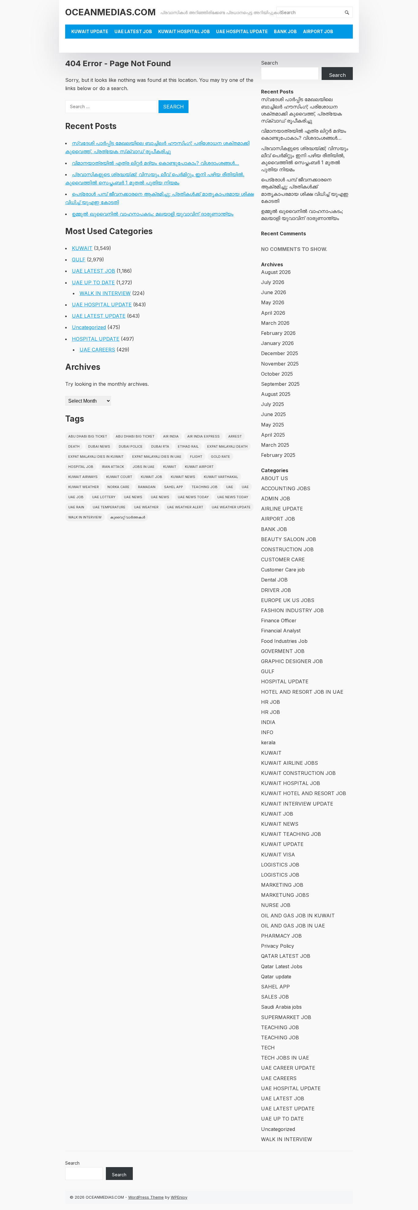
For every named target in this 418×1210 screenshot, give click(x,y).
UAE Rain (76, 507)
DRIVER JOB (276, 590)
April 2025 (273, 435)
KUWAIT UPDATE (89, 31)
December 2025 (279, 353)
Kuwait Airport (199, 467)
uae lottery (103, 497)
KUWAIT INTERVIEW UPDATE (297, 804)
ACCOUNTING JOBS (285, 488)
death (74, 446)
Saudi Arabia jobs (281, 1007)
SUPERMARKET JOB (286, 1017)
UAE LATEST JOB (133, 31)
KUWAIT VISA (278, 855)
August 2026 (276, 272)
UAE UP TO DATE (93, 282)
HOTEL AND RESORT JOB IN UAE (302, 692)
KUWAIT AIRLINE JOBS (289, 763)
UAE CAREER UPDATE (288, 1068)
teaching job (205, 487)
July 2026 (272, 282)
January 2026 (277, 343)
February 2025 (278, 455)
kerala (268, 742)
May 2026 (272, 302)
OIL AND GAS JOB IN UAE (293, 926)
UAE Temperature (109, 507)
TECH (268, 1048)
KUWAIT (82, 248)
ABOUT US (274, 478)
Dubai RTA (160, 446)
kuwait (169, 467)
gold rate (220, 456)
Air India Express (203, 436)
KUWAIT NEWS (279, 824)
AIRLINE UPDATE (282, 509)
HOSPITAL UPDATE (95, 339)
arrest (235, 436)
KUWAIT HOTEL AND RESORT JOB (303, 793)
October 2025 (277, 374)
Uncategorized (89, 327)
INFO (267, 732)
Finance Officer (279, 620)
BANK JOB (285, 31)
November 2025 (280, 364)
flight (196, 456)
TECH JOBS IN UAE (285, 1058)
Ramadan (146, 487)
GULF (78, 259)
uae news (133, 497)
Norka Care (118, 487)
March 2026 (275, 323)
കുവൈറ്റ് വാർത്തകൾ (127, 517)
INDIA (268, 722)
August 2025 (275, 394)
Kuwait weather (83, 487)
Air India (171, 436)
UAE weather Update (231, 507)
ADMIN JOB (275, 498)
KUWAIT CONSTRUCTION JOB (298, 773)
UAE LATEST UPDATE (98, 316)
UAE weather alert (185, 507)
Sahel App (173, 487)
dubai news (99, 446)
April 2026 (273, 313)
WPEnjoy (179, 1197)
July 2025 (272, 404)
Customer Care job (283, 570)
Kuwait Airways (83, 477)
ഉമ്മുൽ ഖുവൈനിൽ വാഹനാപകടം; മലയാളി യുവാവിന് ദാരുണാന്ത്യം (152, 214)
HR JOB (270, 702)
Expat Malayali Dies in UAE (156, 456)
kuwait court (119, 477)
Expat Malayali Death (227, 446)
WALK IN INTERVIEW (105, 293)
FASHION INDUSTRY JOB (292, 610)
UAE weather (146, 507)
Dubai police (131, 446)
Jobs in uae (143, 467)
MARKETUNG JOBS (285, 895)
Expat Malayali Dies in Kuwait (96, 456)
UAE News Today (193, 497)
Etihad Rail (188, 446)
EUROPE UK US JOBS (287, 600)
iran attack (113, 467)
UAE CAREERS (97, 350)
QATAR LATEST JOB (285, 956)
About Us (82, 45)
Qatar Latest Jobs (281, 966)
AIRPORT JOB (318, 31)
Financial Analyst (280, 631)
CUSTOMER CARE (283, 559)
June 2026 (273, 292)
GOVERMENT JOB (282, 651)
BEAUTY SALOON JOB (288, 539)
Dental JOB (274, 580)
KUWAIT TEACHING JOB (291, 834)
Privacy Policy (277, 946)
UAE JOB (76, 497)
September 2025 (280, 384)
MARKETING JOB (282, 885)
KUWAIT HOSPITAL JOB (184, 31)
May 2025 (272, 425)
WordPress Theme (146, 1197)
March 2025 (275, 445)
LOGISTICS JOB (280, 865)
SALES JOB (275, 997)
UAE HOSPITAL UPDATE (242, 31)
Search (269, 63)
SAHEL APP (275, 987)
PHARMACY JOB (281, 936)
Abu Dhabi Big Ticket (87, 436)
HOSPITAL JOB (80, 467)
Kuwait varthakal (221, 477)
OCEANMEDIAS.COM (110, 12)
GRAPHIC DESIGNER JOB (292, 661)
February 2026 (278, 333)
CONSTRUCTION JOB (287, 549)
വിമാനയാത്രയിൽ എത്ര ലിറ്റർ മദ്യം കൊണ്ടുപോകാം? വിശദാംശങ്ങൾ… (155, 163)
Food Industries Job (284, 641)
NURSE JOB (275, 905)
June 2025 (273, 414)
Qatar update (276, 976)
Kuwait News (183, 477)
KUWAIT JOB (277, 814)
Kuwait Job (151, 477)
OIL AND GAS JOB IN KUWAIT (298, 915)
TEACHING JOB (280, 1027)
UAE (229, 487)
